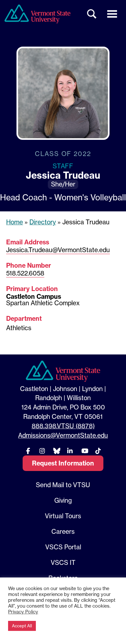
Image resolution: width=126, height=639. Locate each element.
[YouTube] (84, 450)
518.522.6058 (25, 273)
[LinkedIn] (70, 450)
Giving (63, 500)
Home (14, 222)
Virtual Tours (63, 516)
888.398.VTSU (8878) (63, 426)
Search (92, 14)
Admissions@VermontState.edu (63, 435)
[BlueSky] (56, 450)
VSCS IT (63, 562)
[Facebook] (28, 450)
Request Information (63, 463)
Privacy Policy (23, 612)
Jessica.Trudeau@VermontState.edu (58, 250)
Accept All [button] (22, 625)
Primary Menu (112, 14)
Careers (63, 531)
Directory (42, 222)
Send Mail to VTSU (63, 485)
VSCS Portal (63, 547)
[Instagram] (42, 450)
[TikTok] (98, 450)
